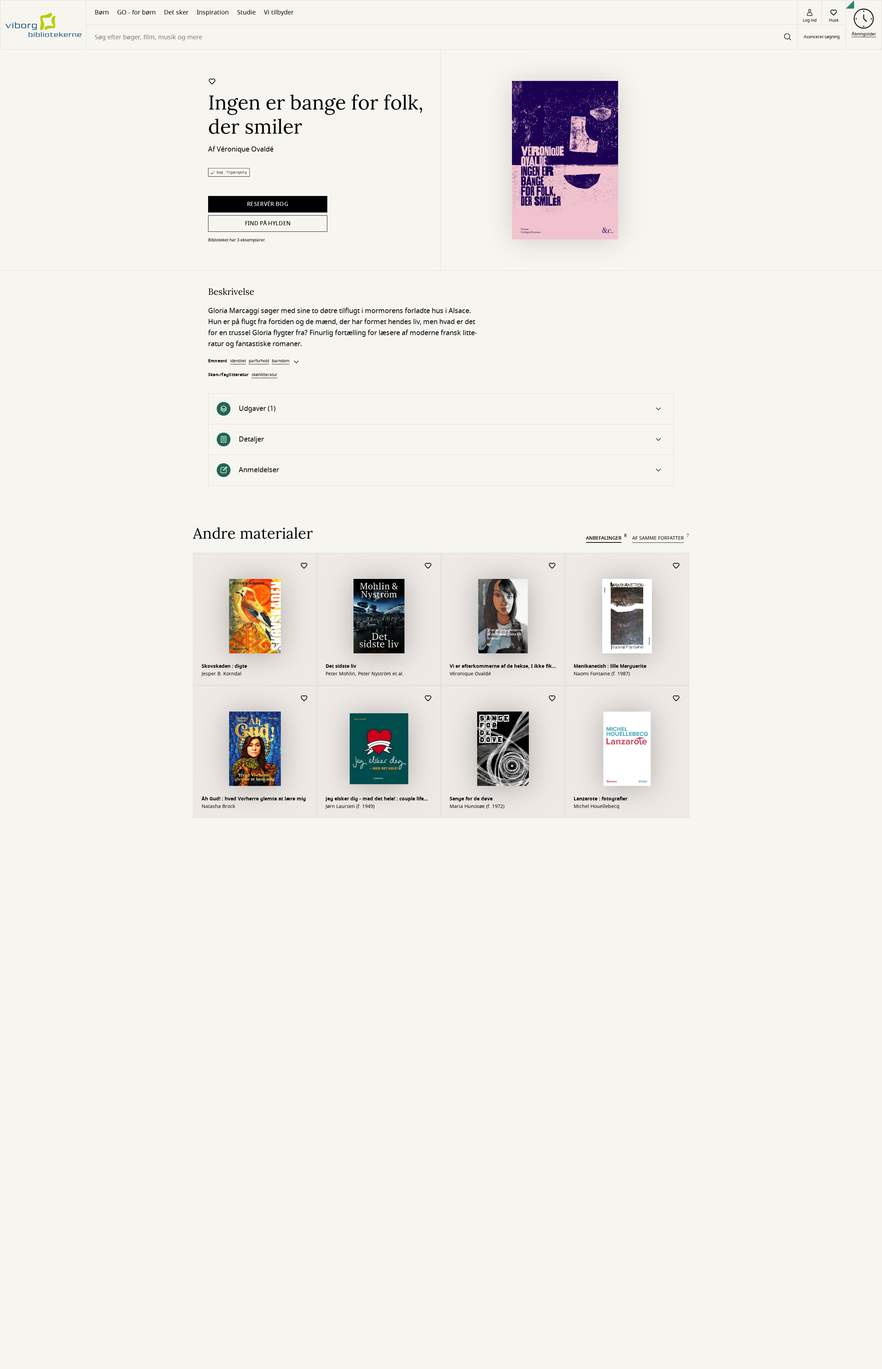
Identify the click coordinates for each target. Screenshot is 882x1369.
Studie (246, 12)
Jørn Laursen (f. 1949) (350, 806)
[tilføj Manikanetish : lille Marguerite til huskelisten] (676, 566)
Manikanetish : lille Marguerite (610, 666)
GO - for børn (136, 12)
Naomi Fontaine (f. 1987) (602, 674)
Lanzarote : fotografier (600, 798)
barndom (280, 361)
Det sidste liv (341, 666)
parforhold (259, 361)
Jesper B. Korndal (222, 674)
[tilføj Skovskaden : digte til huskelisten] (304, 566)
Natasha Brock (218, 806)
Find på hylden (267, 223)
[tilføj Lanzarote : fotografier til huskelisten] (676, 698)
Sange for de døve (471, 798)
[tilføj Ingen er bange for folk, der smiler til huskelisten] (212, 81)
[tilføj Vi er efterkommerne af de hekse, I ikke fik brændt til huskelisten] (552, 566)
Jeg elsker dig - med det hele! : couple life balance (375, 799)
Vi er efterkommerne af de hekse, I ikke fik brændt (501, 667)
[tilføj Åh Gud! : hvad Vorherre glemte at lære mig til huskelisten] (304, 698)
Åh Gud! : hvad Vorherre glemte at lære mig (254, 798)
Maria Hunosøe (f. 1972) (477, 806)
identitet (238, 361)
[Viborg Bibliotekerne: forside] (43, 24)
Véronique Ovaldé (245, 149)
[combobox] (441, 37)
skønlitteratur (264, 375)
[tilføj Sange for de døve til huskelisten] (552, 698)
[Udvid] (296, 362)
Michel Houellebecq (596, 806)
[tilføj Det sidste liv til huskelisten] (428, 566)
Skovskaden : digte (224, 666)
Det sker (176, 12)
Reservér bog (267, 204)
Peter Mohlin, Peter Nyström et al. (365, 674)
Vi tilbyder (279, 12)
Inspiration (213, 12)
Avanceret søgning (822, 37)
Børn (102, 12)
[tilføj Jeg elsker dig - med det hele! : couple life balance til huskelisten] (428, 698)
